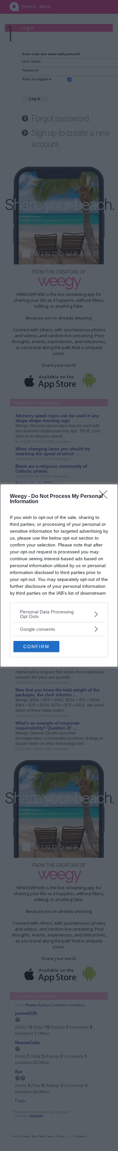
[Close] (105, 496)
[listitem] (59, 614)
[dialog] (59, 575)
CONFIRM (36, 646)
